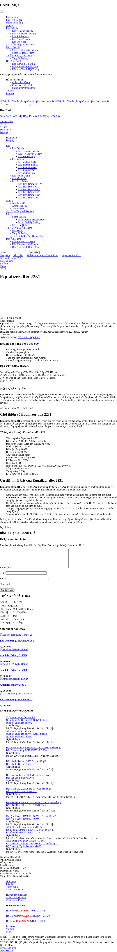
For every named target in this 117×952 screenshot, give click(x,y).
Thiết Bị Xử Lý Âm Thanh (19, 55)
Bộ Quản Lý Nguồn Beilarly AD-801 (24, 846)
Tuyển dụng (12, 887)
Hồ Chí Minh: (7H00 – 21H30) (28, 916)
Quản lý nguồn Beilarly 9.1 (19, 736)
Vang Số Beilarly (20, 58)
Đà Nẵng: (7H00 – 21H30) (26, 921)
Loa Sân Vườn (19, 42)
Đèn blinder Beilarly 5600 (18, 764)
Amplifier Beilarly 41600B (13, 670)
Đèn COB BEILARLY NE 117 (21, 791)
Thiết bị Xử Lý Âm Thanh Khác (28, 236)
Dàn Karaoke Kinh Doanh (25, 66)
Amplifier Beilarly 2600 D (13, 684)
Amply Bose (18, 208)
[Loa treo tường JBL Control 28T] (17, 634)
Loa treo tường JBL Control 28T (17, 640)
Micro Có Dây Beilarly (23, 53)
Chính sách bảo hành (22, 85)
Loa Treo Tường (14, 20)
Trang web (5, 584)
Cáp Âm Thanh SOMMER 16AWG (23, 819)
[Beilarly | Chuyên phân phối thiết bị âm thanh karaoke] (54, 101)
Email (3, 578)
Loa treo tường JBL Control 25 (16, 699)
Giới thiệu (11, 881)
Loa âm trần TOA (27, 170)
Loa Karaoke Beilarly (22, 31)
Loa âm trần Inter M (28, 164)
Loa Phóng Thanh (21, 39)
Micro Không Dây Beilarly (25, 50)
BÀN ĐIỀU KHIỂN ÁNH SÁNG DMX (26, 805)
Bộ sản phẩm (6, 261)
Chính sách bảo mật (15, 889)
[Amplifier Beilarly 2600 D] (14, 678)
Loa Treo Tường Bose (29, 195)
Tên (3, 573)
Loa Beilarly (12, 28)
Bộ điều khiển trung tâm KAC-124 (23, 832)
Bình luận (5, 567)
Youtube (10, 90)
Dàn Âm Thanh (13, 61)
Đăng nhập (11, 137)
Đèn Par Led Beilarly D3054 (20, 777)
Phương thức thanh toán (23, 88)
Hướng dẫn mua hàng (16, 894)
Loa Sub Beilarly (20, 36)
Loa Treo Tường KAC (29, 189)
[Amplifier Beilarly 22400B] (14, 649)
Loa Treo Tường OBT (29, 197)
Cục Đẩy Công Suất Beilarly (20, 44)
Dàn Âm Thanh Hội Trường (25, 69)
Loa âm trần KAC (27, 162)
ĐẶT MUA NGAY (8, 337)
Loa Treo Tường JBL (28, 186)
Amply (9, 25)
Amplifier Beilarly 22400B (13, 655)
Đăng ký (10, 140)
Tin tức (3, 269)
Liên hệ (9, 884)
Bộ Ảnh (4, 263)
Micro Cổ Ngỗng (14, 22)
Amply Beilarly (19, 206)
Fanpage (10, 93)
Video (3, 266)
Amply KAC (18, 203)
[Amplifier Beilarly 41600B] (14, 664)
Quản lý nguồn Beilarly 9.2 (19, 723)
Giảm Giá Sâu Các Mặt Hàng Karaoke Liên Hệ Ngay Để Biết (30, 116)
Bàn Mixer (17, 230)
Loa (8, 145)
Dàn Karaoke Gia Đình (23, 63)
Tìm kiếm (34, 252)
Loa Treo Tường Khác (29, 192)
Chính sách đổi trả (21, 82)
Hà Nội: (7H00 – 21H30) (25, 910)
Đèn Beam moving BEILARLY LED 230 (26, 750)
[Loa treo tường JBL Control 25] (16, 693)
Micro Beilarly (13, 47)
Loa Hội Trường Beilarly (24, 33)
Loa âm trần (12, 17)
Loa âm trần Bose (26, 173)
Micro (9, 214)
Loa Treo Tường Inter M (30, 184)
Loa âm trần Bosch (27, 167)
